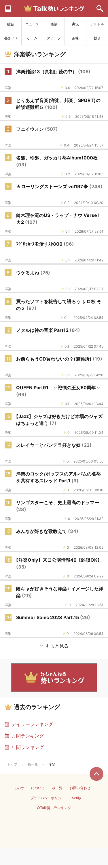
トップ (12, 764)
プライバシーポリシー (47, 798)
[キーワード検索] (100, 9)
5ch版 (77, 798)
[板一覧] (8, 9)
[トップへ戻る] (96, 774)
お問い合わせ (80, 788)
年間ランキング (28, 747)
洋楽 (8, 88)
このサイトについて (29, 788)
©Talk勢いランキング (54, 808)
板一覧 (33, 764)
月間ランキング (28, 736)
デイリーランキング (32, 724)
